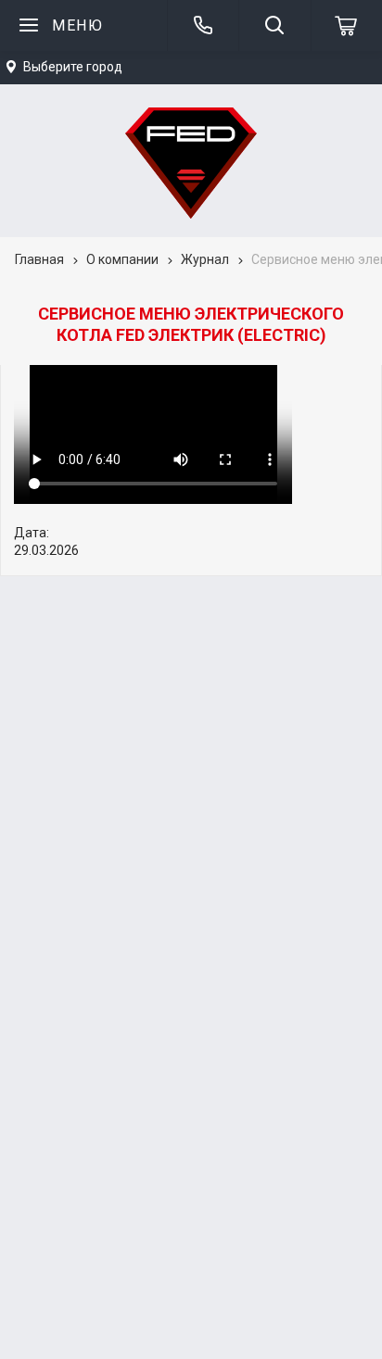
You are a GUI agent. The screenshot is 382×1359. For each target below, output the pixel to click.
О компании (122, 259)
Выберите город (72, 66)
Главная (39, 259)
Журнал (205, 259)
